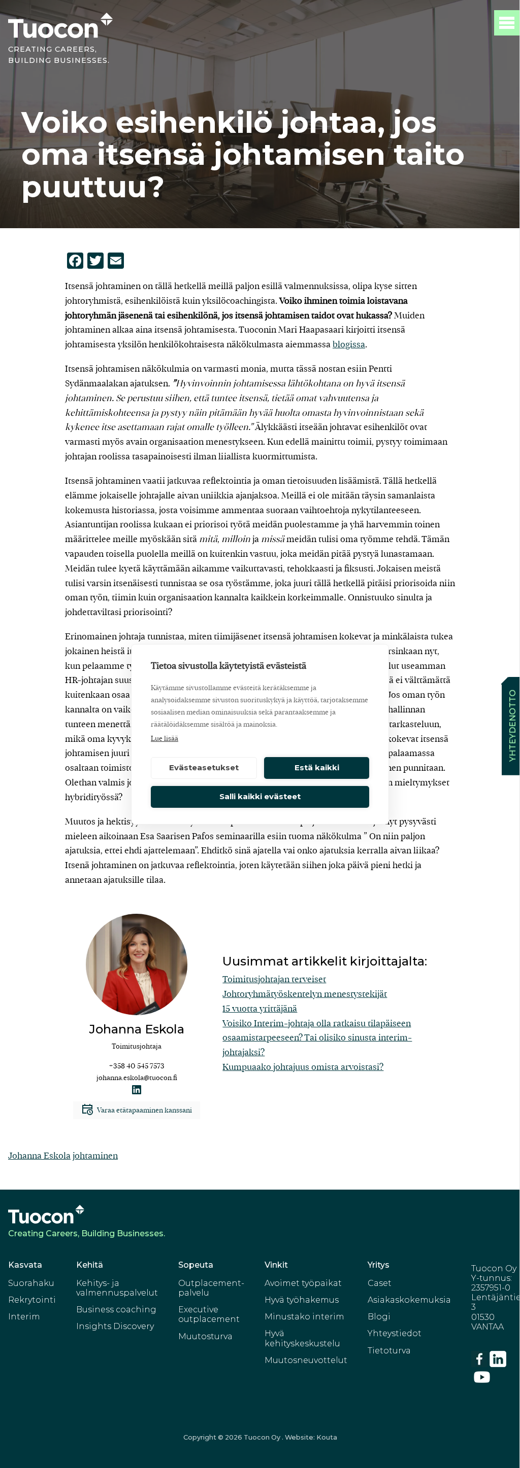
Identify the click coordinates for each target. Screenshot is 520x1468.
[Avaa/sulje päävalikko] (506, 22)
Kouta (326, 1437)
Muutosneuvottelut (306, 1360)
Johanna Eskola (39, 1156)
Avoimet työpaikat (303, 1283)
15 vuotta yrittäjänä (259, 1009)
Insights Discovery (115, 1326)
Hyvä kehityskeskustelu (302, 1338)
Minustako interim (304, 1316)
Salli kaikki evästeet (260, 796)
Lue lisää (164, 738)
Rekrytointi (32, 1300)
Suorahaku (31, 1283)
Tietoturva (389, 1350)
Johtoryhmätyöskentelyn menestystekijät (304, 994)
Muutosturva (205, 1336)
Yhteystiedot (394, 1333)
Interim (24, 1316)
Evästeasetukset (204, 767)
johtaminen (95, 1156)
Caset (380, 1283)
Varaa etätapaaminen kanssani (144, 1110)
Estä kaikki (317, 767)
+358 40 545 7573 (137, 1066)
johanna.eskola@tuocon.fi (136, 1078)
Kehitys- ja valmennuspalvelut (117, 1288)
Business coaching (116, 1309)
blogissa (349, 344)
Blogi (379, 1316)
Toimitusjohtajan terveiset (274, 979)
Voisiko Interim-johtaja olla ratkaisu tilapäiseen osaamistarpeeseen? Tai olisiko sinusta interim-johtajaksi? (317, 1038)
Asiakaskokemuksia (409, 1300)
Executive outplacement (209, 1314)
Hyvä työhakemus (302, 1300)
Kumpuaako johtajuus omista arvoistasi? (302, 1067)
